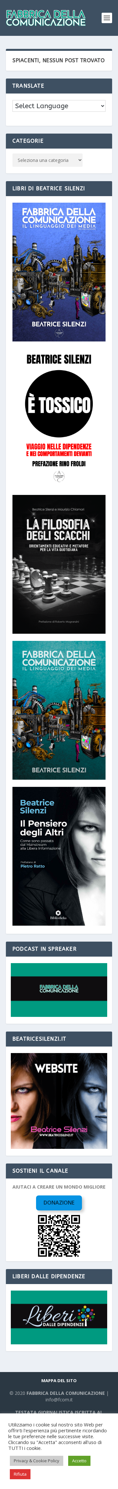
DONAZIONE (59, 1202)
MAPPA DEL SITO (59, 1380)
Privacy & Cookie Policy (36, 1461)
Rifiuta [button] (20, 1474)
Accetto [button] (79, 1461)
